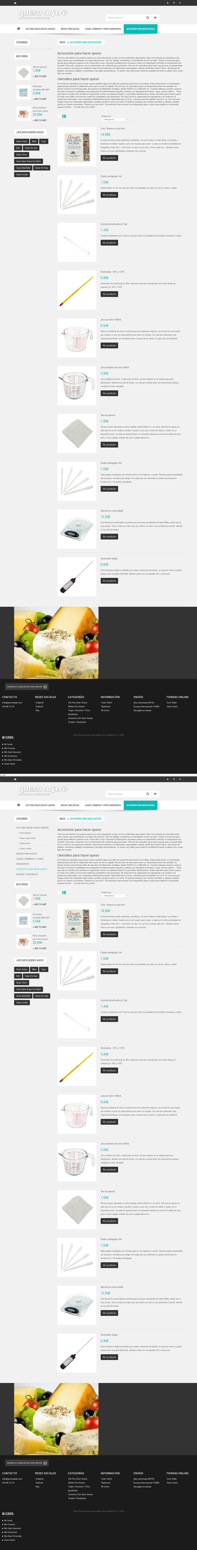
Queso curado (22, 174)
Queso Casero (172, 706)
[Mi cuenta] (168, 3)
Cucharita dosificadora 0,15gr (114, 224)
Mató (34, 141)
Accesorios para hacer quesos (80, 718)
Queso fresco (21, 141)
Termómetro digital (109, 558)
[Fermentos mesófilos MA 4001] (23, 92)
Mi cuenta (8, 744)
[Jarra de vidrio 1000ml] (76, 337)
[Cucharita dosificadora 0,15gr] (76, 242)
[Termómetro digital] (76, 576)
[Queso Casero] (42, 14)
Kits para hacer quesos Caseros (32, 827)
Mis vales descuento (12, 752)
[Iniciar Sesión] (180, 3)
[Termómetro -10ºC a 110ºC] (76, 290)
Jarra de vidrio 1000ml (111, 319)
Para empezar (25, 833)
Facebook (39, 706)
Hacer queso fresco (28, 838)
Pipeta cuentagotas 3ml (111, 463)
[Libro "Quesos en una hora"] (76, 146)
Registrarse (105, 706)
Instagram (40, 702)
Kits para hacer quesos (77, 702)
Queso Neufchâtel (23, 168)
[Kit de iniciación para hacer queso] (23, 113)
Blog (37, 710)
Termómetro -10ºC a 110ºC (113, 272)
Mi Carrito (105, 710)
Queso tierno (21, 154)
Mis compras (9, 748)
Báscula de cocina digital (112, 511)
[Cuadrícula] (59, 116)
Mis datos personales (13, 760)
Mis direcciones (10, 756)
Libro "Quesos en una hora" (113, 128)
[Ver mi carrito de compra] (155, 17)
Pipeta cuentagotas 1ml (111, 176)
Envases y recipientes (77, 722)
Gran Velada (172, 702)
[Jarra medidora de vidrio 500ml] (76, 385)
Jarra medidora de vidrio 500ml (115, 367)
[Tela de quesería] (23, 73)
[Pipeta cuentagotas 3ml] (76, 481)
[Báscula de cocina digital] (76, 529)
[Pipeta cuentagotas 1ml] (76, 194)
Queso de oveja (41, 168)
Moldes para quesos (76, 706)
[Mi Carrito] (174, 3)
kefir (18, 148)
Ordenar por (106, 116)
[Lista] (64, 116)
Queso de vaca (31, 148)
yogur (43, 141)
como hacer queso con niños (28, 161)
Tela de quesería (40, 67)
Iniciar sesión (106, 702)
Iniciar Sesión (9, 764)
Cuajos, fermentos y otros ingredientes (29, 861)
